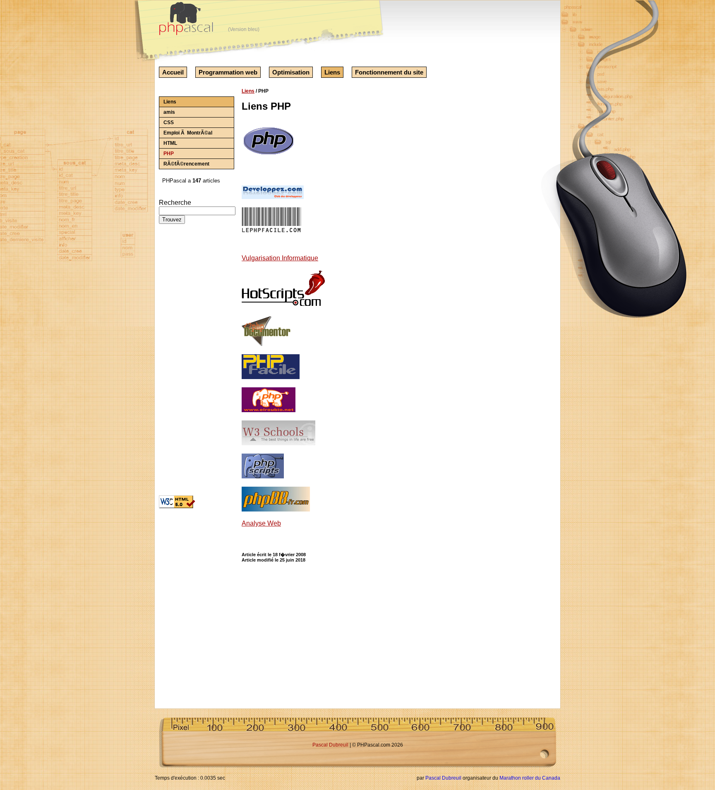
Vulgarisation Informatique (280, 258)
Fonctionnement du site (389, 72)
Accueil (173, 72)
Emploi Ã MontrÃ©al (187, 133)
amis (169, 112)
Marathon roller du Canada (529, 778)
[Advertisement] (184, 363)
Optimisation (291, 72)
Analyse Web (261, 523)
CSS (168, 122)
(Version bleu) (243, 29)
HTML (170, 143)
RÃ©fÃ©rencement (186, 164)
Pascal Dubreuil (330, 745)
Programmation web (228, 72)
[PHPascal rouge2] (187, 20)
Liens (332, 72)
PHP (168, 153)
